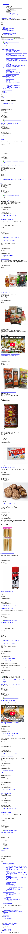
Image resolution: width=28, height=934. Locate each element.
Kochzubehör (6, 29)
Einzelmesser (11, 888)
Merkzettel (5, 16)
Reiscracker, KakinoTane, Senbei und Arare (15, 65)
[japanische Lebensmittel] (8, 18)
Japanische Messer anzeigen (15, 885)
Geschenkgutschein (5, 259)
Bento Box (3, 850)
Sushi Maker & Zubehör (8, 30)
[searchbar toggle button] (22, 19)
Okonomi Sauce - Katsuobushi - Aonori (9, 123)
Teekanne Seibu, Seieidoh (6, 660)
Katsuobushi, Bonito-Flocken (7, 219)
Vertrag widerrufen (7, 929)
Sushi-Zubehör (9, 80)
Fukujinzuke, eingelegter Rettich (7, 756)
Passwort (8, 9)
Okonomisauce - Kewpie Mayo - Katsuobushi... (11, 165)
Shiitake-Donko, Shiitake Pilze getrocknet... (10, 503)
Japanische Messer (10, 71)
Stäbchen (8, 70)
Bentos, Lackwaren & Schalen (12, 74)
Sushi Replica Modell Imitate (9, 33)
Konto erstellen (12, 13)
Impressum (5, 912)
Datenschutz (6, 915)
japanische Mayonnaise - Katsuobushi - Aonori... (11, 182)
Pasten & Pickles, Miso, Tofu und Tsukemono (16, 51)
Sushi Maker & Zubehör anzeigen (13, 77)
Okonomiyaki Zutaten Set (6, 328)
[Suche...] (16, 38)
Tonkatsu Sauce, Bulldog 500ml (7, 735)
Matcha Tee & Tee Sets (8, 32)
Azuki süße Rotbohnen (5, 431)
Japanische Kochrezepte (8, 924)
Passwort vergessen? (13, 14)
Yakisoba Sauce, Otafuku (6, 793)
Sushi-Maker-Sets (10, 79)
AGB (4, 913)
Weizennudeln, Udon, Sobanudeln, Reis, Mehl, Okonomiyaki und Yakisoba (16, 58)
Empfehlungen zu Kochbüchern (10, 923)
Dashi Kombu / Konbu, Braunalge (8, 700)
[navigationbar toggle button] (5, 19)
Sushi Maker (8, 81)
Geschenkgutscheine (7, 34)
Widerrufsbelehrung (7, 930)
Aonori (2, 139)
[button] (1, 96)
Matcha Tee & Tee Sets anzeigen (13, 85)
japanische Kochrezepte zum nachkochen (9, 355)
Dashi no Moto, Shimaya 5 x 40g (8, 467)
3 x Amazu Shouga (5, 772)
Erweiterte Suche (9, 39)
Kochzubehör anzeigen (11, 69)
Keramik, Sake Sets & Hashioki (13, 72)
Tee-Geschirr (9, 86)
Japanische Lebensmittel (8, 28)
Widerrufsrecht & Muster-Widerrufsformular (12, 911)
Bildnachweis (6, 916)
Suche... (22, 38)
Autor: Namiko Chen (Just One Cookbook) (10, 354)
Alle (4, 27)
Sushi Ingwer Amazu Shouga (7, 832)
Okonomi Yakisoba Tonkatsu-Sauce (8, 392)
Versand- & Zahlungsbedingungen (10, 910)
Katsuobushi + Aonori (5, 106)
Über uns (5, 91)
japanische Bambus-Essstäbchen (7, 553)
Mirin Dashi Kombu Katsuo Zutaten (8, 292)
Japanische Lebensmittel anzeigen (13, 50)
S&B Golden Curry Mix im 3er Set (8, 200)
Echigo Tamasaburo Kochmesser (16, 887)
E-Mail (7, 7)
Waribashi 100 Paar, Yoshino (7, 608)
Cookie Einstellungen (8, 918)
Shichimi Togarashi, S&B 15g (7, 591)
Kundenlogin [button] (6, 4)
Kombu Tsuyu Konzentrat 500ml (8, 240)
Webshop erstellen (4, 932)
